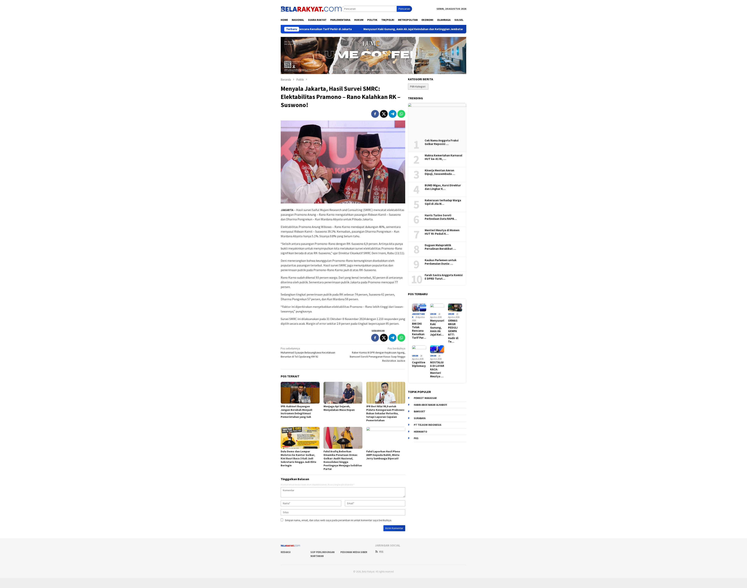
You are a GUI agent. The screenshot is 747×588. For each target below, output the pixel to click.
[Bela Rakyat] (311, 8)
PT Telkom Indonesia (427, 425)
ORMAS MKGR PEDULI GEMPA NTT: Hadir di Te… (453, 331)
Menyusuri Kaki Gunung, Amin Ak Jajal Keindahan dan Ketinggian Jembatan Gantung (383, 29)
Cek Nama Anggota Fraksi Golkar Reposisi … (442, 142)
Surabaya (419, 418)
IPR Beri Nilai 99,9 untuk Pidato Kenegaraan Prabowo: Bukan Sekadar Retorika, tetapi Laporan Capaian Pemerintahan (385, 413)
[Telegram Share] (392, 114)
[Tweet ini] (384, 114)
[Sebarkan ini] (375, 114)
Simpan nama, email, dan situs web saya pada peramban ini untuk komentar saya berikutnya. (338, 520)
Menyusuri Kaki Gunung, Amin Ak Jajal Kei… (437, 327)
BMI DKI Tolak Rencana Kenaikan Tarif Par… (419, 330)
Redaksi (286, 552)
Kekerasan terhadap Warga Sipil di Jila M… (443, 202)
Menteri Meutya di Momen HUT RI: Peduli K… (442, 232)
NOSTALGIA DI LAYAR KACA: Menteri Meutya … (437, 369)
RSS (381, 551)
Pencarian (404, 8)
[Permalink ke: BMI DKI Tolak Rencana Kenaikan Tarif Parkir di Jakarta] (419, 307)
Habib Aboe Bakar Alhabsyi (430, 405)
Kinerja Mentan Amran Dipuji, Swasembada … (440, 172)
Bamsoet (419, 411)
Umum (433, 314)
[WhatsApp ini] (401, 114)
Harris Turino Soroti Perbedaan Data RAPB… (441, 217)
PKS (416, 438)
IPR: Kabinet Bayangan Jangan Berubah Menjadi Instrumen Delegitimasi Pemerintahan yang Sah (296, 412)
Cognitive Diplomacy (419, 364)
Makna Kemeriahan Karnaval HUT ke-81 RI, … (443, 157)
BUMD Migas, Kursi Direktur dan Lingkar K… (443, 187)
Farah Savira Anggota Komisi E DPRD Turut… (444, 276)
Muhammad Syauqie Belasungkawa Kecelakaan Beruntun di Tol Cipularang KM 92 (308, 352)
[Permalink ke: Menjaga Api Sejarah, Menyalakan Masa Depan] (343, 393)
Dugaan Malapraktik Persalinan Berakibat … (440, 246)
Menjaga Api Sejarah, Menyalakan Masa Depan (339, 408)
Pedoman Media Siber (353, 552)
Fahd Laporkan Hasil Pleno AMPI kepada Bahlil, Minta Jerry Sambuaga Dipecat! (383, 455)
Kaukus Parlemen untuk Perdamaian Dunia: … (440, 261)
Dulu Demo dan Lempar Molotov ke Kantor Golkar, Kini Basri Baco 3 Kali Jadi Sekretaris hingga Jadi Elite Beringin (298, 458)
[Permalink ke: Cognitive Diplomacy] (419, 349)
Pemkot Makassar (425, 398)
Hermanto (420, 431)
